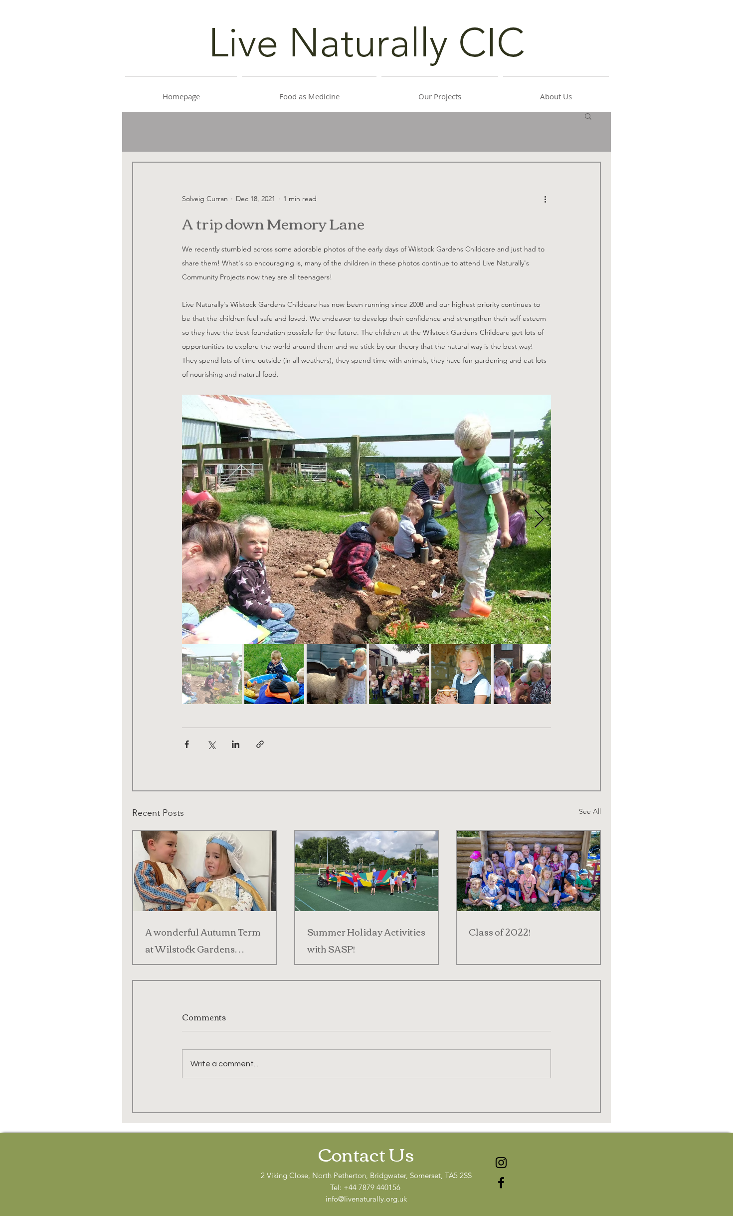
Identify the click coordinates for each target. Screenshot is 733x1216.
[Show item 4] (399, 674)
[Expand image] (366, 519)
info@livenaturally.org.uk (366, 1199)
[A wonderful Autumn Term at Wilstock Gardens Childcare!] (204, 871)
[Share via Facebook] (186, 744)
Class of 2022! (500, 931)
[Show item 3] (336, 674)
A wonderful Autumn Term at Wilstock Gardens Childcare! (203, 940)
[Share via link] (260, 744)
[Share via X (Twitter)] (211, 744)
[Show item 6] (523, 674)
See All (590, 811)
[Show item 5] (461, 674)
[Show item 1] (212, 674)
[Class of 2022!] (528, 871)
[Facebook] (501, 1182)
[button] (588, 116)
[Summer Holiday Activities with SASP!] (366, 871)
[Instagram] (501, 1162)
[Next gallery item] (539, 519)
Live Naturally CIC (366, 42)
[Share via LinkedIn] (235, 744)
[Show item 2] (274, 674)
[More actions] (545, 199)
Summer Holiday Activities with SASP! (366, 940)
